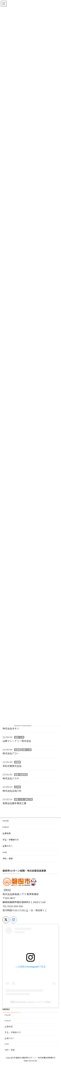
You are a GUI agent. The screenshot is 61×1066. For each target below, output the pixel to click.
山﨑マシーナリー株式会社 (17, 740)
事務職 (17, 762)
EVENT (6, 827)
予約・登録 (8, 858)
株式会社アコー (11, 753)
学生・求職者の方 (11, 839)
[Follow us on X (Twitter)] (6, 919)
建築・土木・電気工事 (23, 799)
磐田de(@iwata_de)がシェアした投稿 (31, 1002)
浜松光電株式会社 (12, 766)
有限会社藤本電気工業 (14, 803)
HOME (6, 821)
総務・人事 (19, 737)
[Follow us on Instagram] (13, 919)
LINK (5, 852)
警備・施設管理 (21, 775)
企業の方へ (8, 846)
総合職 (17, 787)
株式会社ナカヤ (11, 778)
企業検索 (7, 833)
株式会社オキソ (11, 728)
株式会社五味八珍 (12, 790)
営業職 (17, 750)
